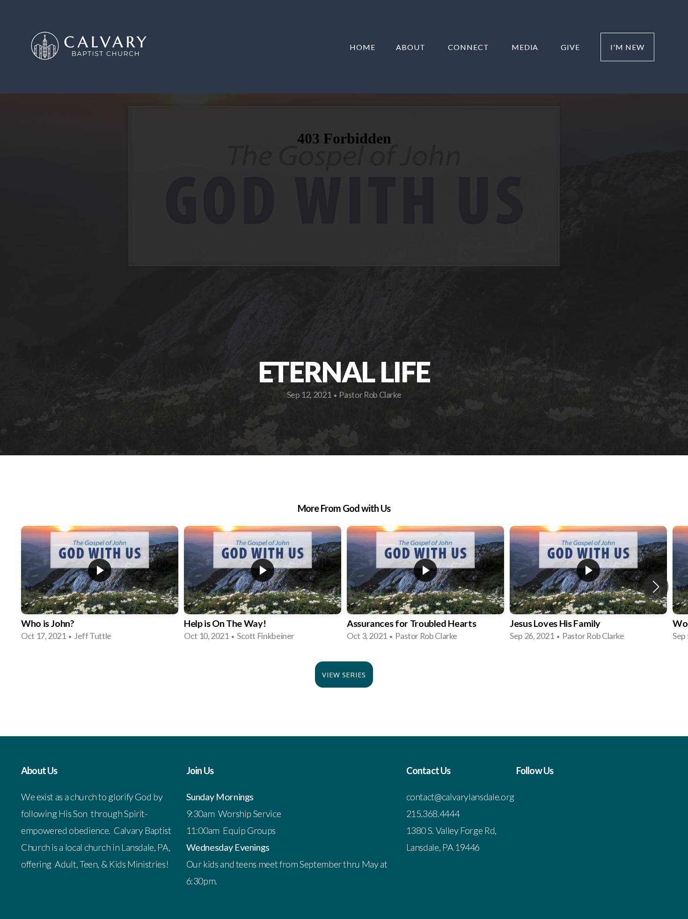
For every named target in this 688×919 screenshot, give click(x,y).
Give (570, 47)
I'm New (627, 47)
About (411, 47)
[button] (656, 586)
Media (526, 47)
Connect (469, 47)
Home (362, 47)
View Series (344, 674)
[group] (99, 586)
